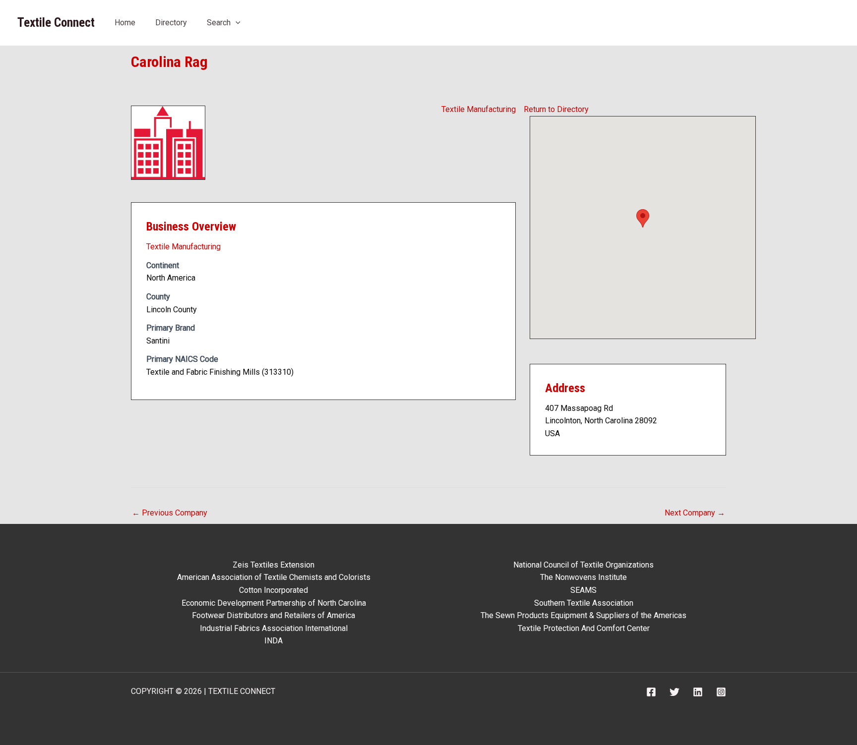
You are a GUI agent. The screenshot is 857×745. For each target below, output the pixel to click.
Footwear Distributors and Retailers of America (273, 615)
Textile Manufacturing (478, 109)
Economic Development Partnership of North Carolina (274, 603)
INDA (273, 640)
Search (219, 22)
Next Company (695, 512)
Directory (171, 22)
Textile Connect (56, 22)
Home (125, 22)
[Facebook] (651, 692)
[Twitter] (674, 692)
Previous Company (169, 512)
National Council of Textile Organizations (583, 565)
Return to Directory (556, 109)
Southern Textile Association (583, 603)
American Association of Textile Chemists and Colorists (273, 577)
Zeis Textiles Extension (273, 565)
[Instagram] (721, 692)
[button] (236, 22)
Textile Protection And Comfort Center (584, 628)
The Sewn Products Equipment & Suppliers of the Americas (583, 615)
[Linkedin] (698, 692)
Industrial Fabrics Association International (274, 628)
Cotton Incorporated (273, 590)
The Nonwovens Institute (583, 577)
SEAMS (583, 590)
